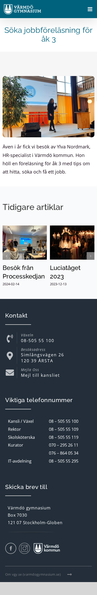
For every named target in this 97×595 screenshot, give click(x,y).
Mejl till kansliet (40, 375)
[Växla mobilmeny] (90, 9)
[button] (6, 256)
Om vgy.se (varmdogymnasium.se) (33, 574)
